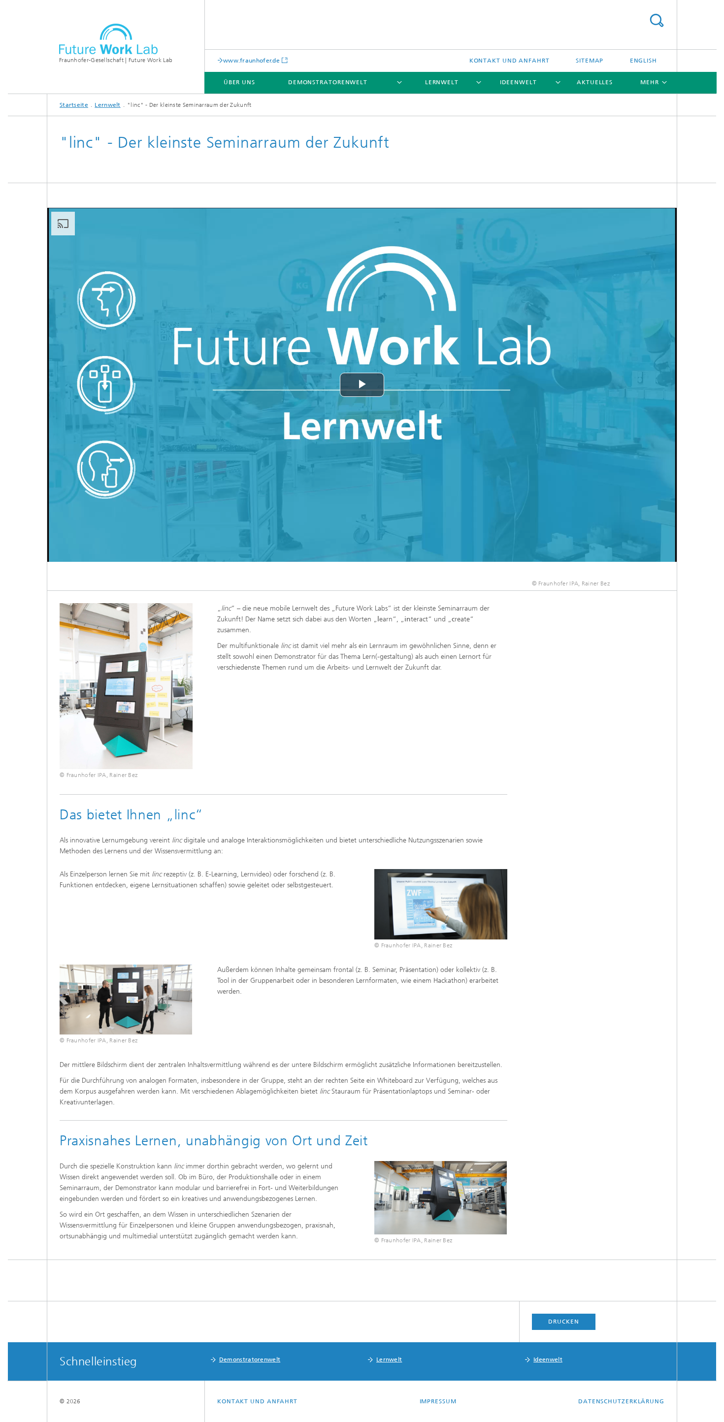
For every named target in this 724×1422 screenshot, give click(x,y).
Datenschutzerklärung (621, 1401)
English (643, 60)
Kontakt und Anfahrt (509, 60)
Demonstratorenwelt (327, 82)
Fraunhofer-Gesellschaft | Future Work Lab (115, 60)
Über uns (239, 82)
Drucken (563, 1321)
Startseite (74, 104)
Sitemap (589, 60)
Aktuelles (595, 82)
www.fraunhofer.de (251, 60)
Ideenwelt (518, 82)
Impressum (438, 1401)
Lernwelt (442, 82)
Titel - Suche (656, 20)
